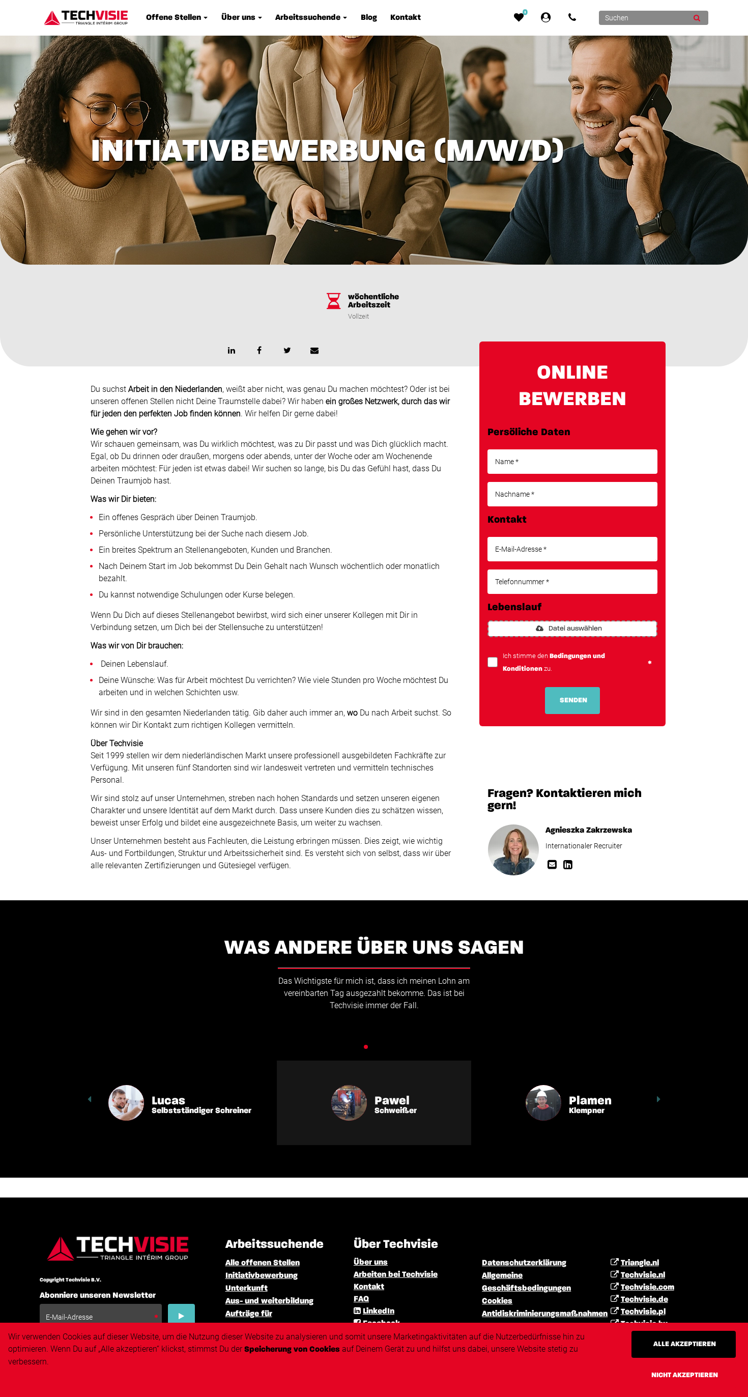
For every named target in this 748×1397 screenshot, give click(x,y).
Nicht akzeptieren (684, 1375)
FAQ (361, 1299)
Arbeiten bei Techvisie (396, 1275)
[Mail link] (553, 865)
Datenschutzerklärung (524, 1263)
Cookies (497, 1301)
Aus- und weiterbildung (269, 1301)
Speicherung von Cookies (292, 1350)
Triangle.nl (640, 1263)
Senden (573, 700)
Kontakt (369, 1287)
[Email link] (314, 350)
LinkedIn (378, 1311)
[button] (89, 1099)
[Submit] (697, 18)
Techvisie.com (647, 1288)
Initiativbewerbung (261, 1276)
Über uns (371, 1263)
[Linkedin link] (231, 350)
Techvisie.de (644, 1300)
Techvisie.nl (643, 1275)
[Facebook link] (259, 350)
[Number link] (574, 18)
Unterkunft (246, 1289)
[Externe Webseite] (547, 18)
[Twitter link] (287, 350)
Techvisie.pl (643, 1312)
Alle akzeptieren (684, 1344)
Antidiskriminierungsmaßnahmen (545, 1314)
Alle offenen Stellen (262, 1263)
